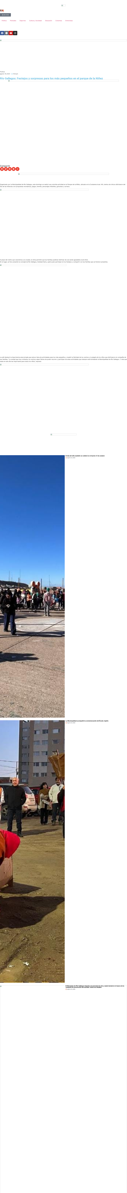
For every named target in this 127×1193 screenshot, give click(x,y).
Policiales (13, 20)
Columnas (58, 20)
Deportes (23, 20)
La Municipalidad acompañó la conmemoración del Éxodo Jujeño (87, 721)
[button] (2, 169)
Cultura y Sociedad (35, 20)
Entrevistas (69, 20)
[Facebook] (2, 33)
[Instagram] (15, 33)
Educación (48, 20)
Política (4, 20)
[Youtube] (11, 33)
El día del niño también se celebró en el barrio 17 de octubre (85, 456)
